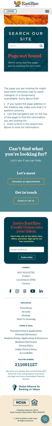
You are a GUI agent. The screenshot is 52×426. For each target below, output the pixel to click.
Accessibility (26, 352)
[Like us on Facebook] (10, 291)
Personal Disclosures (26, 334)
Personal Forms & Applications (26, 330)
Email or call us (26, 200)
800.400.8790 (26, 272)
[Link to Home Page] (26, 8)
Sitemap (26, 315)
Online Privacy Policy (26, 349)
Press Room (26, 307)
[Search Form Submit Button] (41, 46)
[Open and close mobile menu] (47, 11)
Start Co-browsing (26, 319)
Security (26, 311)
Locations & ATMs (26, 279)
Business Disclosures (26, 341)
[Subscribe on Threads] (24, 291)
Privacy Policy (26, 345)
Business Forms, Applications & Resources (26, 338)
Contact (26, 276)
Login (10, 11)
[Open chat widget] (45, 419)
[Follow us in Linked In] (41, 291)
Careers (26, 283)
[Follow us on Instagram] (17, 291)
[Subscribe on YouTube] (32, 291)
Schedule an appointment (26, 181)
